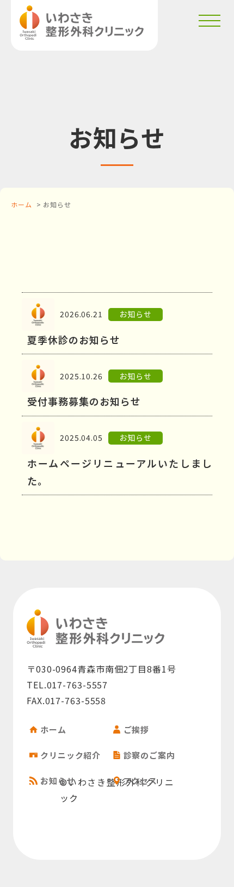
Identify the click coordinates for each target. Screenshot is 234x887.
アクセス (141, 780)
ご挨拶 (137, 729)
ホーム (21, 204)
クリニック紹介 (70, 755)
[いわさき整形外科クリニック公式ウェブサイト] (81, 22)
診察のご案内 (149, 755)
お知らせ (57, 780)
